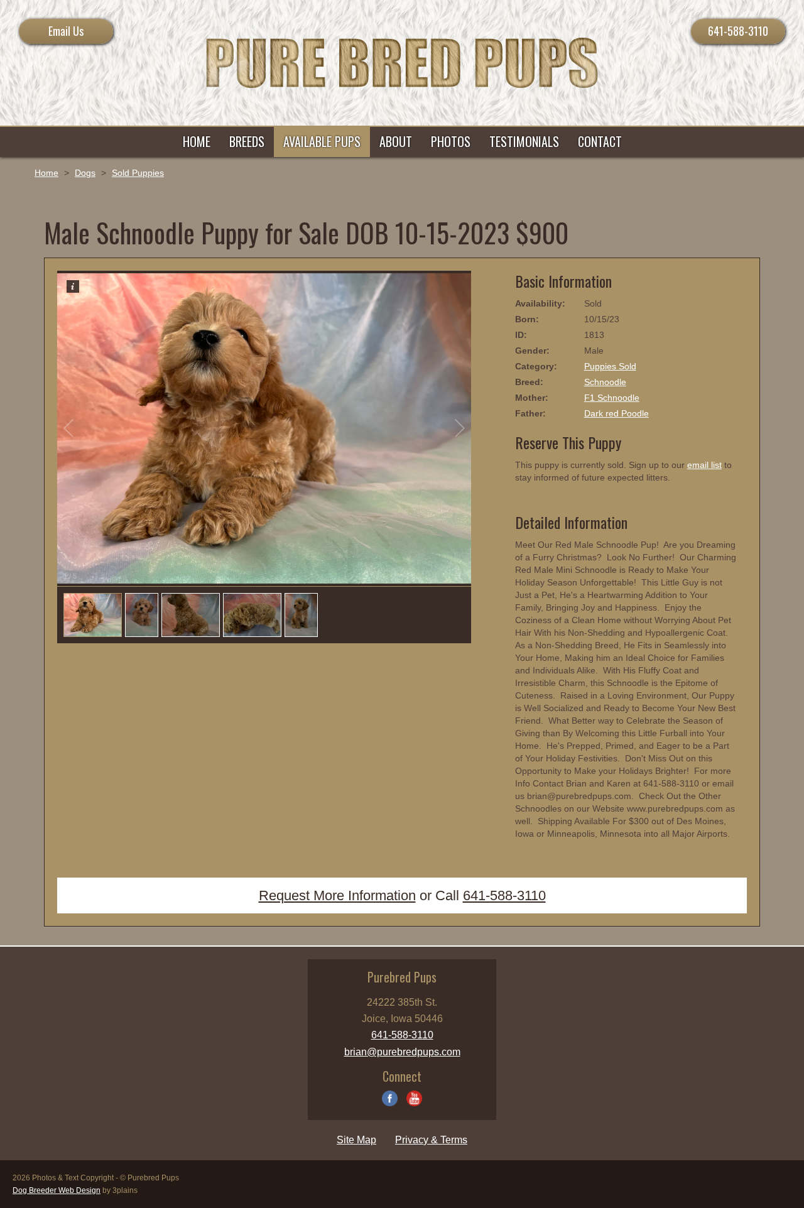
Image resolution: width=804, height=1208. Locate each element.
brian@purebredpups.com (402, 1052)
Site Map (356, 1140)
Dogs (85, 173)
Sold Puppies (138, 173)
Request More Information (337, 895)
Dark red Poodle (616, 413)
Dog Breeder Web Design (56, 1190)
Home (46, 173)
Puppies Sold (610, 366)
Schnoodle (605, 382)
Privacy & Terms (431, 1140)
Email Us (66, 31)
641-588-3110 (738, 31)
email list (704, 465)
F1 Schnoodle (611, 398)
